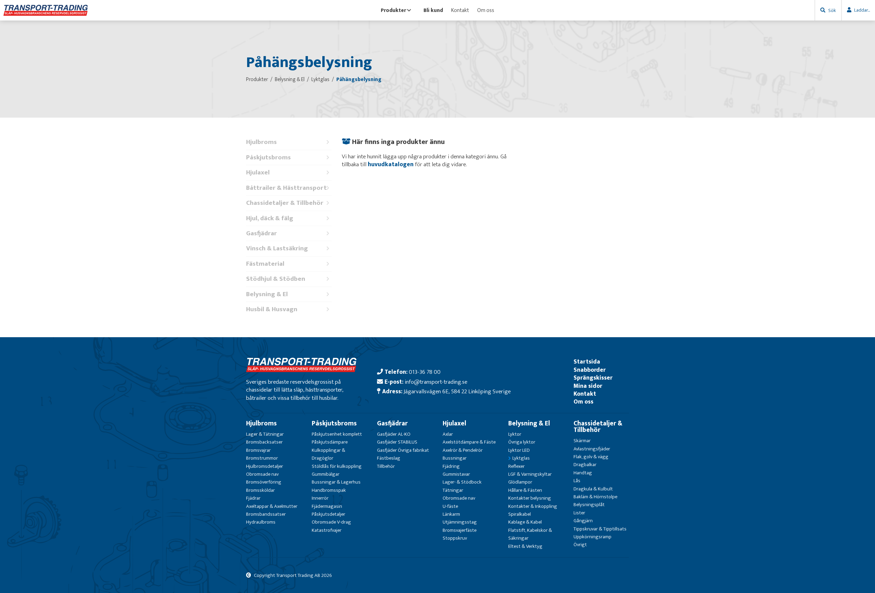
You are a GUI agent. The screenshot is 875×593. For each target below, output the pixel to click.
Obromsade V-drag (331, 522)
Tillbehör (386, 466)
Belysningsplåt (589, 504)
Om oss (485, 10)
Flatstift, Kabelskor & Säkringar (530, 534)
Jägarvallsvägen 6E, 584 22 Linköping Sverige (457, 391)
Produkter (393, 10)
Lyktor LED (519, 450)
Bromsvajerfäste (459, 530)
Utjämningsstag (460, 522)
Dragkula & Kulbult (593, 489)
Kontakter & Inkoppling (532, 506)
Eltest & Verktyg (525, 546)
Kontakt (460, 10)
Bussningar (455, 458)
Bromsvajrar (258, 450)
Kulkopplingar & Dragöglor (328, 454)
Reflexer (516, 466)
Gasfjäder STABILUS (397, 442)
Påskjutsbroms (268, 157)
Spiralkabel (519, 514)
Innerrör (320, 498)
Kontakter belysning (529, 498)
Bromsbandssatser (266, 514)
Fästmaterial (265, 264)
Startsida (587, 362)
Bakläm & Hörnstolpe (595, 496)
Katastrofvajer (326, 530)
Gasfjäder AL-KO (393, 434)
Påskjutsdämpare (330, 442)
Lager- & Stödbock (462, 482)
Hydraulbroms (260, 522)
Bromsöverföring (263, 482)
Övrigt (580, 544)
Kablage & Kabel (525, 522)
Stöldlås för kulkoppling (337, 466)
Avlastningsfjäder (592, 449)
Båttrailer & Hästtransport (286, 188)
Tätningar (453, 490)
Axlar (448, 434)
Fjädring (451, 466)
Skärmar (582, 440)
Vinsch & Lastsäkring (277, 248)
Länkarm (451, 514)
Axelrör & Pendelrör (463, 450)
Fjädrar (253, 498)
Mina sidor (588, 386)
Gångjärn (583, 520)
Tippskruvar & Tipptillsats (600, 529)
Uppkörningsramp (592, 536)
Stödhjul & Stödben (275, 279)
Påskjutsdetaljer (328, 514)
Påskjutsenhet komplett (337, 434)
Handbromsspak (329, 490)
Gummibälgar (325, 474)
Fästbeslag (388, 458)
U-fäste (450, 506)
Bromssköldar (260, 490)
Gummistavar (456, 474)
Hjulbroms (261, 142)
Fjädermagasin (327, 506)
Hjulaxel (258, 172)
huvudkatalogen (391, 164)
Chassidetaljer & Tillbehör (284, 203)
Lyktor (514, 434)
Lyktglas (521, 458)
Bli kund (433, 10)
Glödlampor (520, 482)
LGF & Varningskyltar (530, 474)
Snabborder (590, 370)
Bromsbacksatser (264, 442)
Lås (577, 480)
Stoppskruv (455, 538)
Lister (579, 513)
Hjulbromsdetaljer (264, 466)
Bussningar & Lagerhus (336, 482)
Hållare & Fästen (525, 490)
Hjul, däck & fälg (269, 218)
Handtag (583, 473)
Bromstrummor (262, 458)
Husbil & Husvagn (271, 309)
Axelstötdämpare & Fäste (469, 442)
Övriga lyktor (521, 442)
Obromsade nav (262, 474)
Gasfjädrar (261, 233)
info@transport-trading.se (436, 382)
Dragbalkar (585, 464)
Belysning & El (267, 294)
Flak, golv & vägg (591, 456)
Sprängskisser (593, 378)
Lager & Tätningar (265, 434)
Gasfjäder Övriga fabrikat (403, 450)
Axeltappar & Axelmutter (271, 506)
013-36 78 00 (425, 372)
